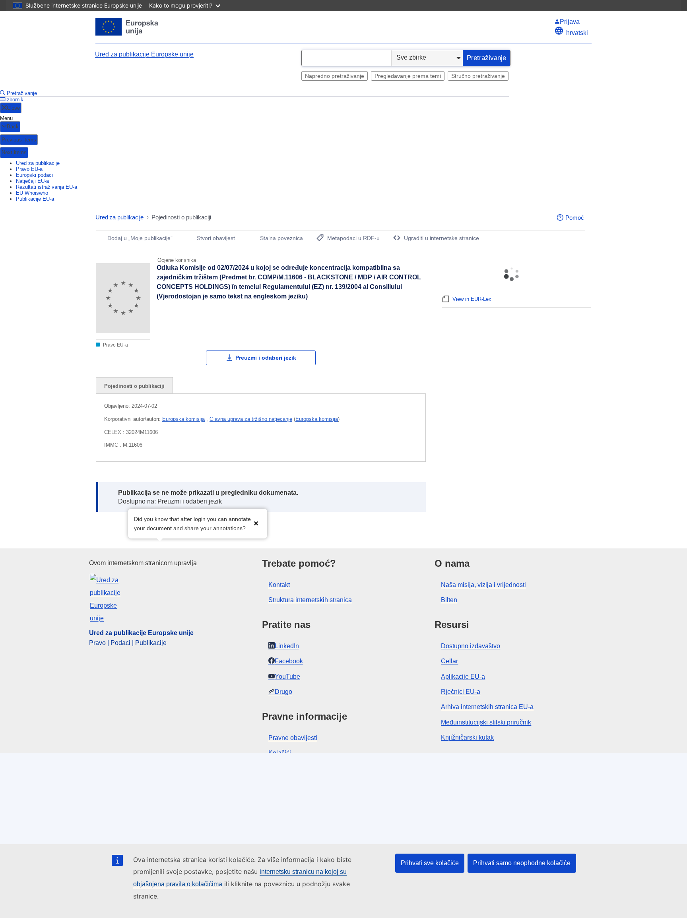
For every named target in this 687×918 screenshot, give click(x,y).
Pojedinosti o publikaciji (134, 386)
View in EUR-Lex (471, 299)
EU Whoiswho (32, 193)
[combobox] (346, 58)
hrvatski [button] (577, 32)
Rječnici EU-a (460, 691)
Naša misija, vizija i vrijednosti (483, 584)
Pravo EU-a (29, 169)
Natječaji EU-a (32, 181)
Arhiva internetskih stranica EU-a (487, 706)
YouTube (287, 676)
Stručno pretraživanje (478, 76)
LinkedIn (287, 646)
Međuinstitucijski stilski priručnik (486, 722)
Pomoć (574, 217)
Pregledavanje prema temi (408, 76)
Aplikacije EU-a (463, 676)
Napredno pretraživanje (334, 76)
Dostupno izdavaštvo (470, 646)
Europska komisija (183, 419)
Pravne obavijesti (292, 737)
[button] (256, 523)
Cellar (449, 661)
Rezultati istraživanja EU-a (46, 187)
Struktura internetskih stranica (310, 600)
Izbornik (14, 100)
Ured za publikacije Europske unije (144, 54)
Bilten (449, 600)
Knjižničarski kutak (467, 737)
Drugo (283, 691)
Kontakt (279, 584)
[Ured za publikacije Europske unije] (127, 27)
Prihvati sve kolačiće (430, 863)
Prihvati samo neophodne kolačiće (522, 863)
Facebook (289, 661)
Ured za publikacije (38, 163)
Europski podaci (34, 175)
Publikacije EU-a (35, 199)
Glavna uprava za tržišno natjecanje (251, 419)
